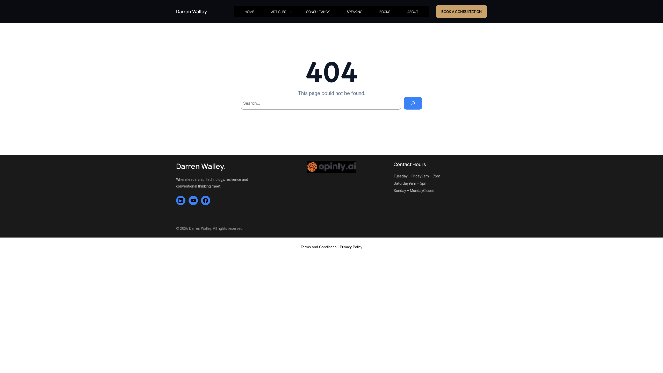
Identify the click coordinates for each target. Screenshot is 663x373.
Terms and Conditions (318, 247)
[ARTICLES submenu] (291, 12)
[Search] (413, 103)
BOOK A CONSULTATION (461, 11)
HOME (249, 11)
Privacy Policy (351, 247)
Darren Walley (191, 11)
